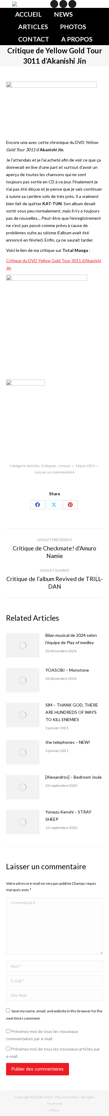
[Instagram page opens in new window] (72, 4)
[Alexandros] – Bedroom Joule (73, 777)
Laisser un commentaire (54, 472)
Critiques (48, 465)
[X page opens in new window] (54, 4)
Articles (33, 465)
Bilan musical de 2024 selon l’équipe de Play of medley (71, 639)
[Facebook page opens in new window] (63, 4)
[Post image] (22, 645)
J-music (64, 465)
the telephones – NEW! (67, 742)
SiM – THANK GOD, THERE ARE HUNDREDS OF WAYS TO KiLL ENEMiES (71, 712)
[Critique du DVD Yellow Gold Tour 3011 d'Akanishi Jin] (46, 279)
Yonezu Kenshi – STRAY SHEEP (68, 815)
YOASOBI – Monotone (67, 670)
